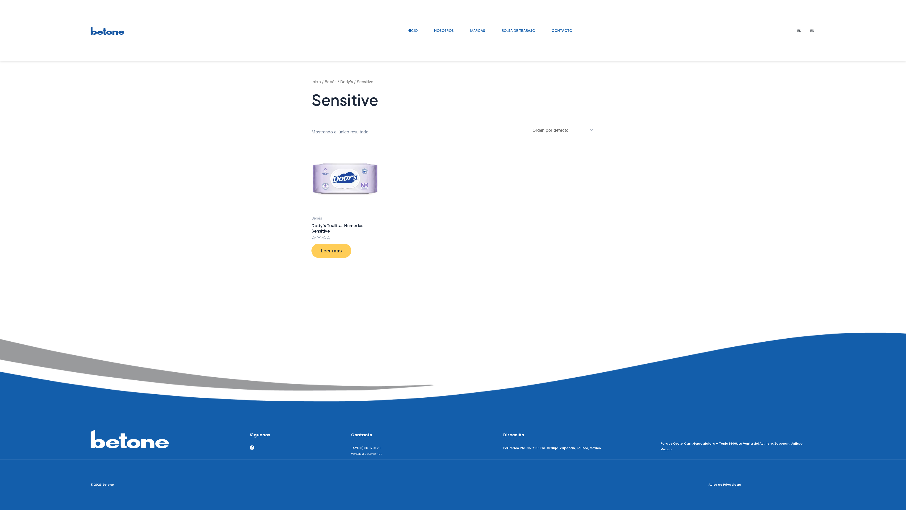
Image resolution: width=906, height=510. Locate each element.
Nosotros (444, 30)
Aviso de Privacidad (725, 484)
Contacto (562, 30)
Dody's (346, 81)
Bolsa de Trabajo (518, 30)
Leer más (331, 251)
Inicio (412, 30)
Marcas (477, 30)
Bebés (330, 81)
